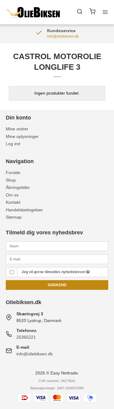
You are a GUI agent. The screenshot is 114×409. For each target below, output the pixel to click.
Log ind (13, 143)
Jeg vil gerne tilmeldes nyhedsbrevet (54, 272)
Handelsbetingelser (24, 209)
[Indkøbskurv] (92, 12)
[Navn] (57, 245)
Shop (11, 180)
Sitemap (14, 217)
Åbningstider (18, 187)
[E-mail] (57, 258)
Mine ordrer (17, 128)
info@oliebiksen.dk (34, 353)
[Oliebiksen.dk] (33, 12)
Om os (12, 195)
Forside (13, 172)
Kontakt (13, 202)
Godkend (57, 285)
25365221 (26, 337)
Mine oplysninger (22, 136)
